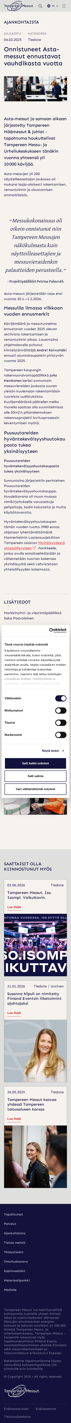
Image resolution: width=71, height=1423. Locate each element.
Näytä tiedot (50, 750)
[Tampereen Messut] (19, 6)
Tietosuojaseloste (17, 1416)
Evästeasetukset (16, 1409)
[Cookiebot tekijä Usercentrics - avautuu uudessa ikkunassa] (50, 630)
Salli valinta (35, 776)
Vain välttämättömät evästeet (35, 789)
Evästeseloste (46, 1409)
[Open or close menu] (64, 6)
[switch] (60, 710)
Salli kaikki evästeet (35, 763)
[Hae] (40, 6)
